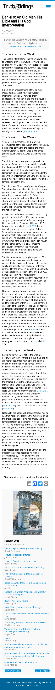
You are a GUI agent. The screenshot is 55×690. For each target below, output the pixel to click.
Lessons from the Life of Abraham (20, 561)
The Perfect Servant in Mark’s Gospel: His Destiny (23, 575)
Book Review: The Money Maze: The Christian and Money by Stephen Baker (26, 645)
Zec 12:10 (41, 390)
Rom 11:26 (8, 408)
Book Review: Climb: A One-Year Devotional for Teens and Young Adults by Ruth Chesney (26, 654)
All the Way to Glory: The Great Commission (25, 622)
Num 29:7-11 (9, 405)
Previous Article (33, 46)
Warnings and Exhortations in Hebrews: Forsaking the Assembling (23, 630)
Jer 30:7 (33, 329)
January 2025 (13, 670)
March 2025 (42, 670)
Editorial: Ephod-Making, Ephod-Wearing (23, 548)
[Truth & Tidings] (18, 6)
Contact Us (33, 685)
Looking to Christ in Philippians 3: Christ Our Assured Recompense (25, 593)
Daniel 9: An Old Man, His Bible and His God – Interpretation (26, 584)
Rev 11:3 (28, 131)
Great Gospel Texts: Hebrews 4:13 (20, 662)
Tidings (7, 638)
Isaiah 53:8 (31, 226)
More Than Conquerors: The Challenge (22, 607)
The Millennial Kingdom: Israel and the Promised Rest (27, 615)
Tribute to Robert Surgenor (17, 554)
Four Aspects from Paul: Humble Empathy (24, 567)
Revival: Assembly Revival (16, 600)
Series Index (16, 46)
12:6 (35, 131)
